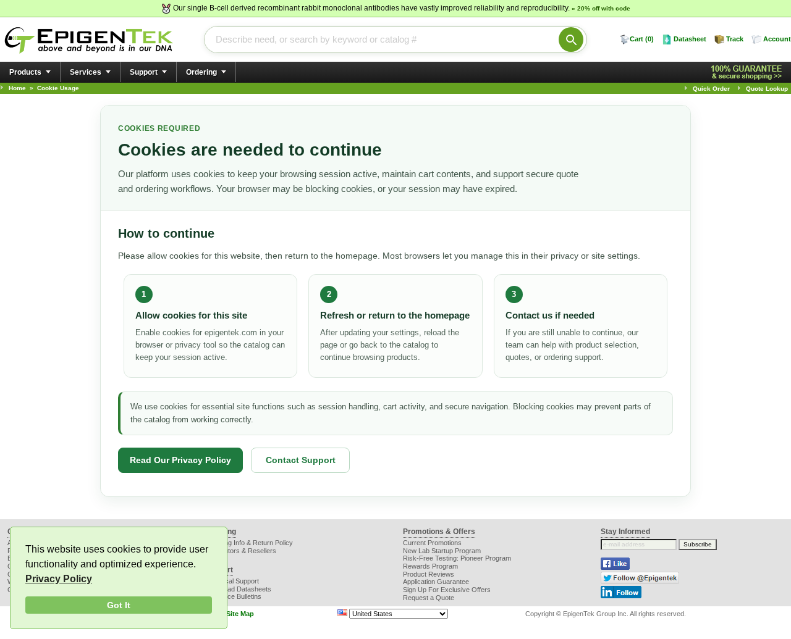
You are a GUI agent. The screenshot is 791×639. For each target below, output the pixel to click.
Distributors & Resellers (240, 550)
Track (734, 39)
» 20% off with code (601, 8)
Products (25, 72)
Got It (118, 605)
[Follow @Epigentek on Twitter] (640, 581)
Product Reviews (428, 574)
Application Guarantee (436, 581)
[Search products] (571, 39)
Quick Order (711, 88)
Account (777, 39)
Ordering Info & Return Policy (249, 542)
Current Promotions (432, 542)
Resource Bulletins (233, 596)
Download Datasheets (238, 589)
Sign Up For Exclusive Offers (447, 589)
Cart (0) (642, 39)
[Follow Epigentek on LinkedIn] (621, 595)
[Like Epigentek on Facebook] (615, 567)
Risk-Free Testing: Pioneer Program (457, 558)
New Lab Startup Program (442, 550)
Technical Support (232, 581)
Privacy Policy (58, 579)
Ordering (201, 72)
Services (85, 72)
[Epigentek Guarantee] (748, 72)
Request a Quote (428, 597)
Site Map (240, 613)
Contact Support (301, 460)
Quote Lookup (767, 88)
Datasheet (690, 39)
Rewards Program (430, 566)
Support (144, 72)
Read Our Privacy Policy (180, 460)
